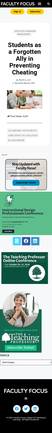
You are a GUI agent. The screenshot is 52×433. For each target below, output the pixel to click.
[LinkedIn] (35, 241)
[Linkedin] (35, 409)
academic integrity (22, 130)
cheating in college (23, 135)
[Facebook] (26, 241)
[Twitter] (26, 409)
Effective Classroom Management (25, 32)
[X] (17, 241)
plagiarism (16, 140)
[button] (39, 4)
